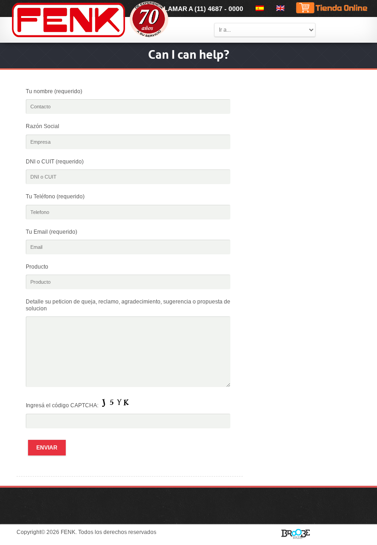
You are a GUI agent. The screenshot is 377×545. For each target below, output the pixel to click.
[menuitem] (258, 8)
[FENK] (114, 20)
